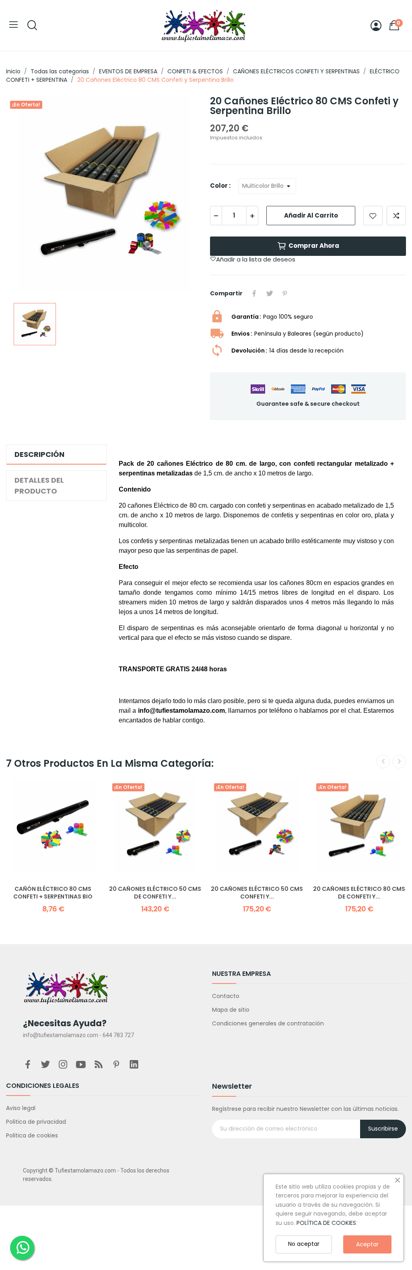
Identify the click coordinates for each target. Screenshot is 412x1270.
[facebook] (28, 1065)
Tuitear (269, 293)
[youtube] (81, 1065)
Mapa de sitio (230, 1010)
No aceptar (303, 1244)
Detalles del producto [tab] (39, 485)
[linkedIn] (134, 1065)
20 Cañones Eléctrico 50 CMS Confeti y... (257, 893)
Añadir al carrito (311, 215)
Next (399, 761)
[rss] (98, 1065)
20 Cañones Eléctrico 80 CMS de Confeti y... (359, 893)
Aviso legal (20, 1108)
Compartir (254, 293)
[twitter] (45, 1065)
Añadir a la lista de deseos (373, 215)
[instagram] (63, 1065)
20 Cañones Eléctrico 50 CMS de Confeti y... (155, 893)
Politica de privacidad (36, 1122)
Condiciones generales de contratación (268, 1023)
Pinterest (285, 293)
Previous (383, 761)
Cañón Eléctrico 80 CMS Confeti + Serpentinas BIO (53, 893)
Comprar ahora (313, 245)
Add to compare (396, 215)
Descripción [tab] (39, 454)
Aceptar (367, 1244)
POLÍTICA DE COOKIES (326, 1223)
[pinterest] (116, 1065)
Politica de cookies (32, 1135)
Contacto (225, 996)
